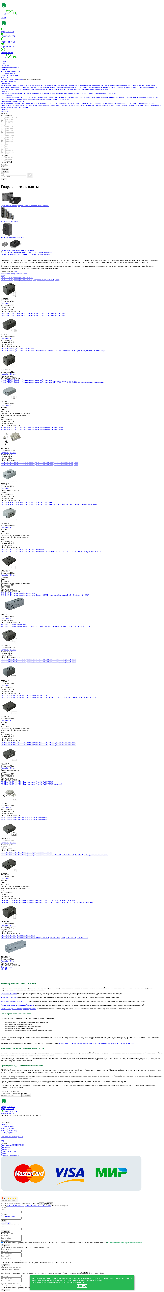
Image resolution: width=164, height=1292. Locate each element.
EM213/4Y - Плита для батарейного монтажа (18, 593)
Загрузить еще (6, 967)
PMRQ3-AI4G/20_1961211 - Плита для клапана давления (22, 550)
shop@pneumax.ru (7, 47)
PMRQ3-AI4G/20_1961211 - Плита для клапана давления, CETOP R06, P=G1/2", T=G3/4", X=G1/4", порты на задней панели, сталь (51, 552)
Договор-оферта (7, 1132)
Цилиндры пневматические (11, 93)
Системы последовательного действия (42, 97)
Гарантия (4, 109)
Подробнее (5, 303)
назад (3, 276)
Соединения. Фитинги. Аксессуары (55, 99)
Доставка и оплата (8, 73)
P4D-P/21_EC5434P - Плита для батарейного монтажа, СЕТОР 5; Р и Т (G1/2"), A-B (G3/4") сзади (38, 900)
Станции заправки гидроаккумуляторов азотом (67, 103)
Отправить (26, 1095)
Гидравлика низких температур (100, 87)
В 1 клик (13, 303)
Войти (3, 18)
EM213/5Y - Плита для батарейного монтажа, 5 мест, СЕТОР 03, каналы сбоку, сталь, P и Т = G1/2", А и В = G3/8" (44, 938)
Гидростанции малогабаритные (124, 87)
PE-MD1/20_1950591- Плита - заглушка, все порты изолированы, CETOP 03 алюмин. (33, 427)
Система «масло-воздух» (135, 97)
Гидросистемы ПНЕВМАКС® (12, 101)
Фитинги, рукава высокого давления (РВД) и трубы (33, 89)
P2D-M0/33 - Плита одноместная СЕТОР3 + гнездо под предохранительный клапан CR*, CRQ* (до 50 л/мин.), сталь (45, 626)
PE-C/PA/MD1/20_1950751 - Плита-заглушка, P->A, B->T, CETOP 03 (27, 782)
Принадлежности (95, 89)
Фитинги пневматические (96, 93)
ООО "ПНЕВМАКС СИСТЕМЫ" (38, 1206)
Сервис (3, 1153)
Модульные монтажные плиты (12, 1001)
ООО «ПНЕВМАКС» (15, 1206)
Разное (25, 107)
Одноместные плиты (9, 994)
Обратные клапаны (139, 85)
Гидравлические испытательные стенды (40, 105)
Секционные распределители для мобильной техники (111, 85)
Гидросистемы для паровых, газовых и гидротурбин (100, 105)
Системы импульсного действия (70, 97)
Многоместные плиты (9, 997)
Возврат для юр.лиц (8, 1128)
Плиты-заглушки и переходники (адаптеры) (17, 1005)
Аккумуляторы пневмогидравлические (35, 85)
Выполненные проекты (10, 67)
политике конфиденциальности (73, 1282)
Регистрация (5, 1223)
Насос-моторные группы (94, 103)
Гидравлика (5, 83)
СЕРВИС (4, 69)
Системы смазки (7, 95)
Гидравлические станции (147, 103)
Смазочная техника (8, 1151)
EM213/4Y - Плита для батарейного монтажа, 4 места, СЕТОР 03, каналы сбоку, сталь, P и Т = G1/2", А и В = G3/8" (45, 595)
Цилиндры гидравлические (38, 87)
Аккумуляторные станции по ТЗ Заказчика (121, 103)
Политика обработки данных (12, 1137)
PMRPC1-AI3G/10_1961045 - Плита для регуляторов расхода (24, 695)
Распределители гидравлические (77, 85)
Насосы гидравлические (10, 85)
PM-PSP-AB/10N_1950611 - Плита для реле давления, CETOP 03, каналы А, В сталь (33, 313)
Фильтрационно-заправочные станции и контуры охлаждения (24, 103)
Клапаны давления (57, 85)
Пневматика (5, 91)
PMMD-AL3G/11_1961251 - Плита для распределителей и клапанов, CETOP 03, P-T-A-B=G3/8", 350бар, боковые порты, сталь (49, 504)
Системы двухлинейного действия (14, 97)
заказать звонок (7, 53)
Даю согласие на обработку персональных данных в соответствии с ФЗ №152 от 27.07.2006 (36, 1263)
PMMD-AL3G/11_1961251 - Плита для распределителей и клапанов (27, 502)
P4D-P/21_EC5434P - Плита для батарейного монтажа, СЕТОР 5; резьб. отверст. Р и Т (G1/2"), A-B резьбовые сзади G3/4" (47, 902)
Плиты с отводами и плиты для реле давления (18, 1009)
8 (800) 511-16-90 (7, 32)
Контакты (4, 77)
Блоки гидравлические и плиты (68, 105)
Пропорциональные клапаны (61, 87)
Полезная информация (9, 75)
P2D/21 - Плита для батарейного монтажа (17, 278)
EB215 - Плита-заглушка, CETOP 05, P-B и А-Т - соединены (24, 817)
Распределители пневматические (35, 93)
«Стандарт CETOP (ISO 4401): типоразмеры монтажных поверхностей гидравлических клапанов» (96, 1043)
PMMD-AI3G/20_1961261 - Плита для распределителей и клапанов (26, 380)
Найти (4, 179)
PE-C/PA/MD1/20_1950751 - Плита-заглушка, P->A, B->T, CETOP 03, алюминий (31, 784)
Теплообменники (143, 87)
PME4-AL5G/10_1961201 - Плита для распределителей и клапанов (26, 853)
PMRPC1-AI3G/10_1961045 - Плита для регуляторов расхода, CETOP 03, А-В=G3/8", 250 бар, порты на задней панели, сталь (48, 697)
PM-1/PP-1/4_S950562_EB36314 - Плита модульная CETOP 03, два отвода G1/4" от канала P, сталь (38, 743)
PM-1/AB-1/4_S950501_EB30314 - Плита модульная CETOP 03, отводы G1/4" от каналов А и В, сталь (39, 463)
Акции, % (4, 111)
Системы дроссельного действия (95, 97)
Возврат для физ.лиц (9, 1130)
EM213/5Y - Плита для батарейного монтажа (18, 936)
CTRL (42, 1204)
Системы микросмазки (117, 97)
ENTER (49, 1204)
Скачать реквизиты (11, 1119)
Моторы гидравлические (63, 89)
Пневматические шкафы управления (135, 105)
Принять (82, 1286)
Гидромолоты (6, 105)
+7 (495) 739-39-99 (8, 1107)
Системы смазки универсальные (28, 99)
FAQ (2, 1141)
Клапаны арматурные (56, 93)
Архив (105, 89)
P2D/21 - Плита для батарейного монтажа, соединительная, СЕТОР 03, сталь (30, 280)
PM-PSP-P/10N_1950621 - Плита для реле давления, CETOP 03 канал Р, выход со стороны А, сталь (38, 660)
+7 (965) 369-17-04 (8, 36)
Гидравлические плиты (19, 87)
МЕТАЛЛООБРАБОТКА (10, 71)
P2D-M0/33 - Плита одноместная (13, 624)
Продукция (5, 65)
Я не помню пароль (8, 1216)
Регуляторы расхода (79, 87)
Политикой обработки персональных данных (124, 1243)
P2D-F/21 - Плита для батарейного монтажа (17, 349)
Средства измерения (81, 89)
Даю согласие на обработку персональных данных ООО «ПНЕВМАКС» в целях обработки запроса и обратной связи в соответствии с (73, 1243)
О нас (3, 63)
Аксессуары (111, 93)
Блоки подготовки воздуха (75, 93)
